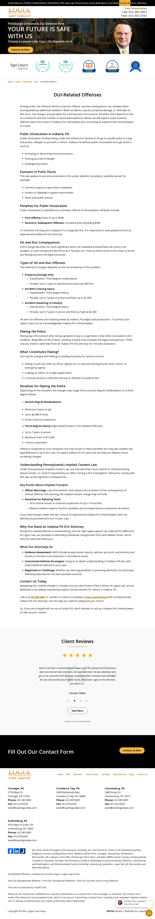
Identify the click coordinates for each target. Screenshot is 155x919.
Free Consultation (135, 8)
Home (11, 3)
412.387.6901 (137, 12)
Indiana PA (27, 82)
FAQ (68, 774)
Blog (132, 774)
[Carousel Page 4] (87, 701)
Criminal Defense (39, 3)
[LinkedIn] (16, 851)
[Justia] (22, 851)
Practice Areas (82, 3)
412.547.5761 (137, 16)
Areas (92, 3)
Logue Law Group (36, 911)
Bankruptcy (101, 3)
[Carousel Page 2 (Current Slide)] (74, 701)
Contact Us (125, 3)
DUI (36, 82)
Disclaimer (78, 774)
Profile (27, 3)
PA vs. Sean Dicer (139, 3)
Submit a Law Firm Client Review (77, 721)
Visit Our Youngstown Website (59, 880)
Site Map (105, 774)
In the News (113, 3)
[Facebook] (10, 851)
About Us (19, 3)
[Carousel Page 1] (68, 701)
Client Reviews (120, 774)
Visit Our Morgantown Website (24, 880)
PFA (62, 3)
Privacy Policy (92, 774)
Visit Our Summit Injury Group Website (97, 880)
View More (77, 710)
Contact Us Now (20, 49)
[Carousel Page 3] (81, 701)
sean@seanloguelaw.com (22, 807)
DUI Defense (54, 3)
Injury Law (69, 3)
